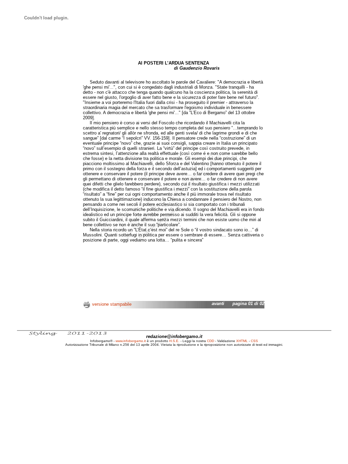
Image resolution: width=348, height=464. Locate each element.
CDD (210, 341)
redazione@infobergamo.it (174, 336)
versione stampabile (112, 304)
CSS (254, 341)
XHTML (242, 341)
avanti (218, 303)
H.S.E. (174, 341)
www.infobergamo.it (131, 341)
